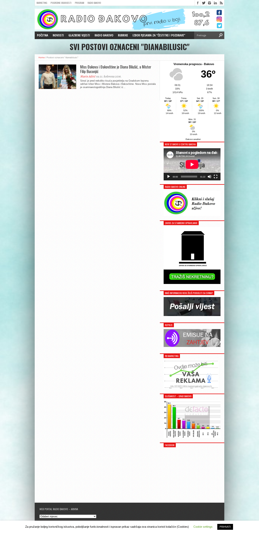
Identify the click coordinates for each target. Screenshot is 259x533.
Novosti (58, 35)
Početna (42, 35)
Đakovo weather (193, 139)
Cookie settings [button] (203, 526)
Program (79, 2)
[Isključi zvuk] (209, 176)
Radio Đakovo (94, 2)
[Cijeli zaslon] (215, 176)
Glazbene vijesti (79, 35)
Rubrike (123, 35)
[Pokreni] (168, 176)
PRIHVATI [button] (225, 526)
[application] (192, 164)
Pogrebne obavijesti (61, 2)
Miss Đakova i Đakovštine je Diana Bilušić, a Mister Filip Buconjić (115, 69)
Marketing (42, 2)
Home (41, 57)
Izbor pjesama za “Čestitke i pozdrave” (159, 35)
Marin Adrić (87, 76)
